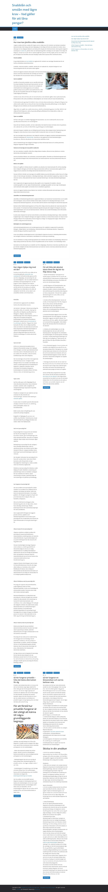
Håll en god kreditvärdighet (50, 842)
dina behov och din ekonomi (50, 376)
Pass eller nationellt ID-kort (57, 731)
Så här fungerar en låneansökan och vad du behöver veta (53, 679)
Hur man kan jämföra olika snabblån (29, 42)
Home (14, 29)
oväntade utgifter (18, 398)
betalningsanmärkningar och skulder (23, 776)
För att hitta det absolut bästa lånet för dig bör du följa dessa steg (53, 269)
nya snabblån (29, 61)
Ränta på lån (27, 262)
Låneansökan (20, 37)
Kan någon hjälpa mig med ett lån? (25, 268)
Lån (15, 37)
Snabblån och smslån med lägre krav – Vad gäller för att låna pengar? (24, 14)
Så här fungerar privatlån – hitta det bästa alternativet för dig (25, 679)
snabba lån (23, 50)
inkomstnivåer (30, 137)
